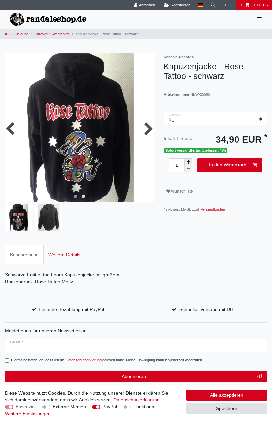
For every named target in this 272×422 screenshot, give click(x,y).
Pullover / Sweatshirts (52, 34)
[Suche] (213, 5)
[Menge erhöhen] (188, 161)
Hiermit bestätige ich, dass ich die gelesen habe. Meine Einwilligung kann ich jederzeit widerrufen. (107, 360)
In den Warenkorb (227, 164)
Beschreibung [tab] (24, 254)
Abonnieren (134, 376)
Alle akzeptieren (226, 395)
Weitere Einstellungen (28, 413)
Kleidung (21, 34)
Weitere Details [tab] (64, 254)
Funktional (144, 406)
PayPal (109, 406)
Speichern (226, 408)
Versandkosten (213, 209)
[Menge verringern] (188, 168)
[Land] (200, 5)
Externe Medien (69, 406)
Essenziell (26, 406)
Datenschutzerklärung (136, 399)
